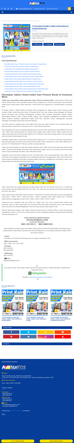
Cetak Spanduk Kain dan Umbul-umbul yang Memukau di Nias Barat (24, 84)
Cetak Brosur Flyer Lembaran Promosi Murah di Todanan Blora (23, 91)
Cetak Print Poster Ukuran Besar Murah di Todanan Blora (22, 66)
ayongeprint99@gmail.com (25, 8)
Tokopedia (60, 44)
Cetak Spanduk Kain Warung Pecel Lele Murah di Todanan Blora (23, 81)
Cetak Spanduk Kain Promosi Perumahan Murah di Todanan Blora (24, 76)
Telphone (49, 44)
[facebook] (2, 8)
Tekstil (8, 20)
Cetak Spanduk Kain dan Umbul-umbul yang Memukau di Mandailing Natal (26, 89)
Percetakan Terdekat (17, 410)
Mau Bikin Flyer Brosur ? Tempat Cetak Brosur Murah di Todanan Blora (26, 64)
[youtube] (5, 8)
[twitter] (28, 332)
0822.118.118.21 (40, 8)
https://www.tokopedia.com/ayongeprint (40, 277)
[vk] (28, 336)
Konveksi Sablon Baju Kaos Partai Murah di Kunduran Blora (22, 71)
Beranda (4, 20)
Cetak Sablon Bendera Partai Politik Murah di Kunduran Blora (23, 74)
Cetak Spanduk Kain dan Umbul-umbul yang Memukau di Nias (22, 86)
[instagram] (8, 8)
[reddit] (63, 332)
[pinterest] (11, 8)
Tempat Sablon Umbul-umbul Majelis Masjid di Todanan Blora (23, 79)
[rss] (45, 332)
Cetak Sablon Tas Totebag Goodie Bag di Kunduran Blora (21, 69)
